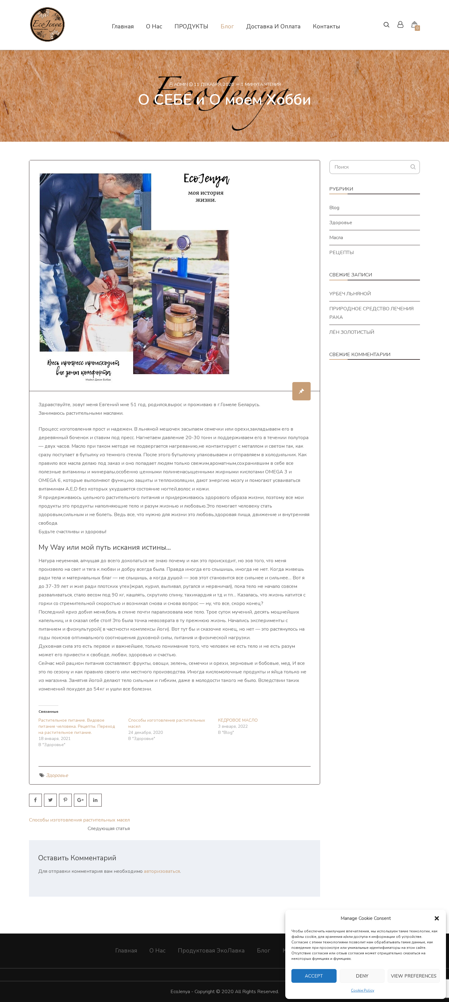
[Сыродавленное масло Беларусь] (47, 39)
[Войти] (400, 25)
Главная (126, 951)
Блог (263, 951)
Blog (334, 207)
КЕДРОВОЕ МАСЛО (238, 720)
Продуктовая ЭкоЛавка (211, 951)
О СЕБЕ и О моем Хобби (224, 99)
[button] (437, 918)
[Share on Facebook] (35, 800)
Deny (362, 976)
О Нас (157, 951)
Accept (314, 976)
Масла (336, 237)
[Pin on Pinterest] (65, 800)
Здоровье (57, 775)
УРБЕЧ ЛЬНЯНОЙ (350, 293)
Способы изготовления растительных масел (79, 820)
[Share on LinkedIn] (95, 800)
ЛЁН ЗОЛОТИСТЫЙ (351, 332)
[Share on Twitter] (50, 800)
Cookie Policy (362, 990)
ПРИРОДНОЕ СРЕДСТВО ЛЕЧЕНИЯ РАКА (371, 313)
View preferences (413, 976)
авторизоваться (162, 871)
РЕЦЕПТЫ (341, 252)
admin (181, 84)
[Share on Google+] (80, 800)
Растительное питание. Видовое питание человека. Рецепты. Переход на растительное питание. (76, 726)
